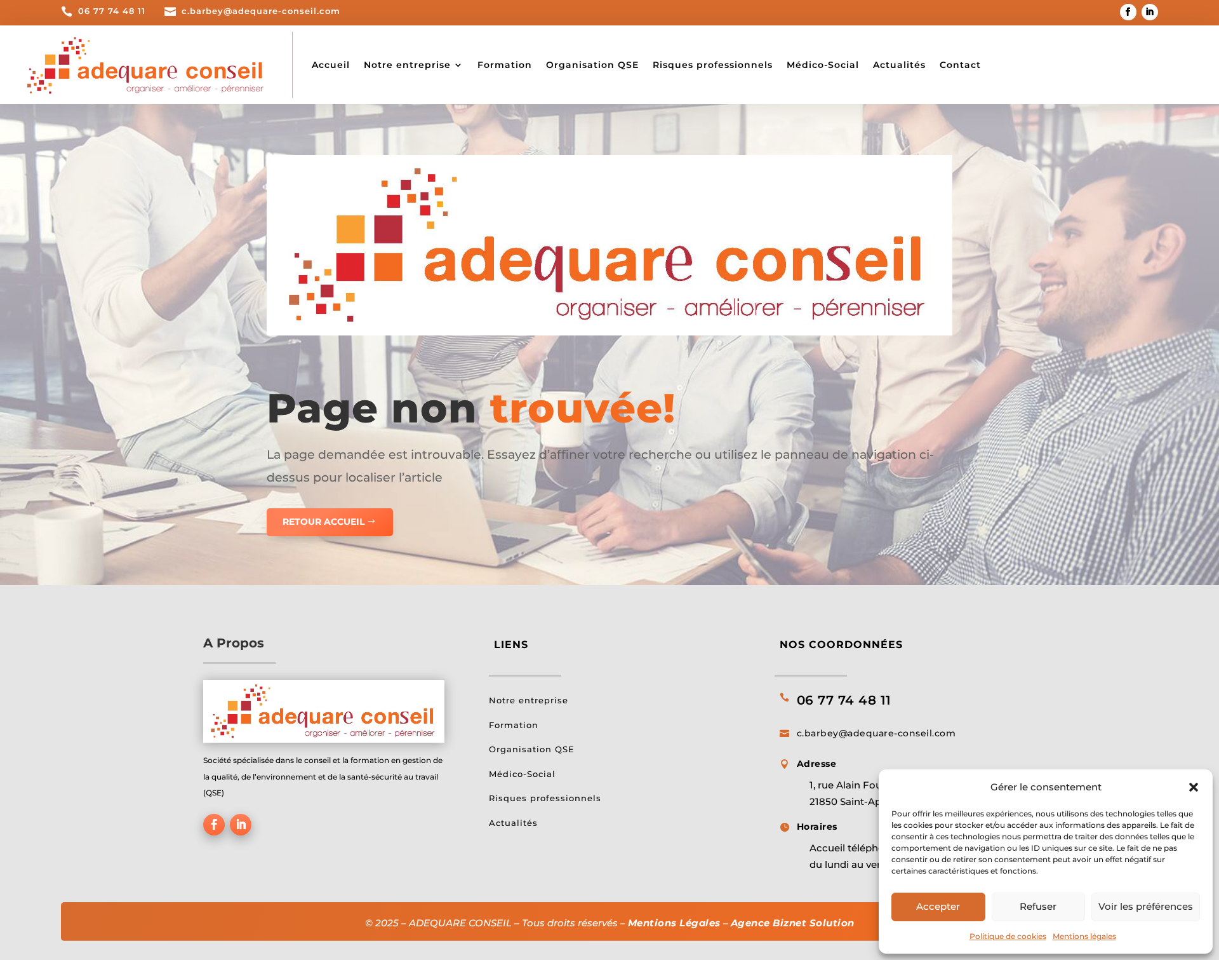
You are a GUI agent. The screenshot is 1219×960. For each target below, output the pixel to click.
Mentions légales (1084, 936)
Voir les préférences (1145, 906)
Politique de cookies (1007, 936)
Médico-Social (823, 65)
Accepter (938, 906)
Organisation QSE (592, 65)
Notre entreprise (407, 65)
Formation (504, 65)
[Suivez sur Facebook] (1128, 12)
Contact (960, 65)
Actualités (899, 65)
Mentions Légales (674, 923)
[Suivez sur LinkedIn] (1150, 12)
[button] (1193, 787)
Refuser (1038, 906)
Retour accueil (323, 521)
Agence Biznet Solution (793, 923)
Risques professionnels (713, 65)
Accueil (331, 65)
